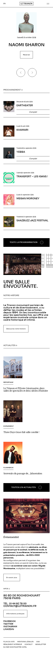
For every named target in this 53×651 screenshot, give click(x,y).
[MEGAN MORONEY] (26, 201)
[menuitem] (4, 3)
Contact (28, 644)
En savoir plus (11, 577)
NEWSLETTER (40, 644)
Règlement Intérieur (12, 644)
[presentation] (20, 72)
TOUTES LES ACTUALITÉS (23, 487)
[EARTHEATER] (26, 109)
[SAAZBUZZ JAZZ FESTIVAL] (26, 223)
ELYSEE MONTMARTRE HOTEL (15, 647)
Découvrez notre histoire (16, 329)
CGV (38, 642)
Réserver (26, 55)
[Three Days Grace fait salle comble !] (26, 417)
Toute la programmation (23, 242)
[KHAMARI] (26, 132)
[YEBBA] (26, 156)
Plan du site (9, 642)
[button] (48, 3)
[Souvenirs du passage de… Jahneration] (26, 458)
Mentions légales (25, 642)
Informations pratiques (15, 614)
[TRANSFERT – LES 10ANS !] (26, 179)
